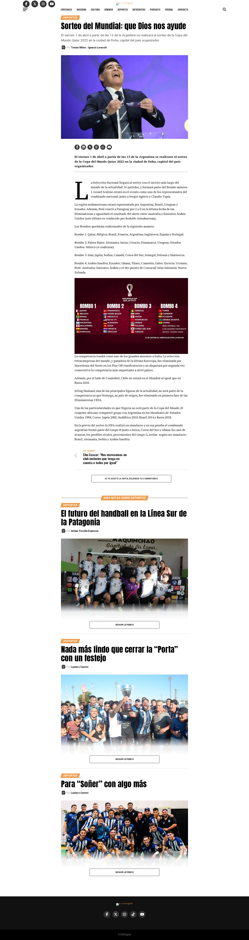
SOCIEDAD (81, 9)
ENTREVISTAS (138, 9)
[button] (77, 147)
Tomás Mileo (78, 47)
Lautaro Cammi (79, 667)
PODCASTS (155, 9)
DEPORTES (123, 9)
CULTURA (95, 9)
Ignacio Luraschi (97, 47)
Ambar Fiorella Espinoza (84, 531)
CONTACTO (183, 9)
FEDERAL (169, 9)
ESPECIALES (66, 9)
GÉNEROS (108, 9)
